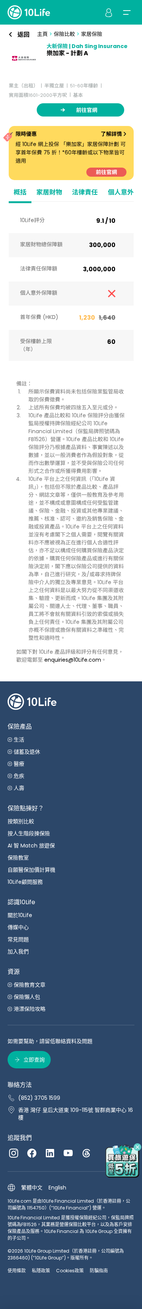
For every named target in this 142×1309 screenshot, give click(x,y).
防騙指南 (99, 1270)
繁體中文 (31, 1187)
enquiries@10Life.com (72, 660)
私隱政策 (41, 1270)
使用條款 (17, 1270)
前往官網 (106, 172)
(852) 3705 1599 (39, 1098)
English (57, 1187)
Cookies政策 (70, 1270)
